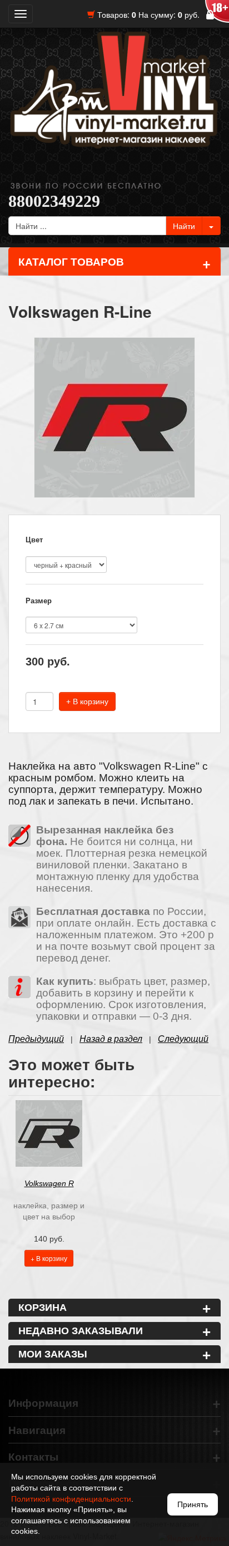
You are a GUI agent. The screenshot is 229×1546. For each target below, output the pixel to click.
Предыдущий (36, 1039)
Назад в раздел (110, 1039)
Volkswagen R (49, 1183)
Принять (192, 1504)
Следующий (183, 1039)
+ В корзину (87, 701)
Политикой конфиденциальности (71, 1498)
